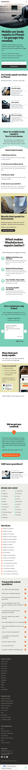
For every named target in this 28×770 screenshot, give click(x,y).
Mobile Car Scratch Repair (10, 536)
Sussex (2, 687)
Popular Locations (6, 659)
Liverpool (3, 675)
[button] (2, 331)
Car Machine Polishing (9, 568)
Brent (4, 491)
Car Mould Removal (8, 560)
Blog (2, 728)
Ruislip (4, 509)
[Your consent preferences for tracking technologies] (25, 767)
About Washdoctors (6, 726)
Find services (14, 66)
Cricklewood (19, 491)
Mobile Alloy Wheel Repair (10, 539)
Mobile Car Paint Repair (9, 557)
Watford (5, 514)
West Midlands (4, 689)
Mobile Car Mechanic (8, 547)
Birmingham (3, 680)
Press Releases (4, 735)
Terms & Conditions (5, 742)
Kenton (18, 499)
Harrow (18, 496)
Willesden (5, 517)
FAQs (2, 740)
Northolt (18, 504)
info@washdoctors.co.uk (6, 750)
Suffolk (2, 684)
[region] (14, 331)
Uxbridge (18, 512)
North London (4, 663)
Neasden (5, 504)
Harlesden (5, 496)
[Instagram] (4, 757)
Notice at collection (6, 768)
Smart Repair (6, 552)
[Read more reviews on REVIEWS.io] (20, 341)
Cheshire (3, 682)
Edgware (5, 493)
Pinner (18, 506)
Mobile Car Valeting (8, 528)
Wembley (18, 514)
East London (4, 668)
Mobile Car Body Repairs (9, 542)
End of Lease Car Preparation (11, 573)
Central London (4, 661)
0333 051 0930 (9, 4)
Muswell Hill (19, 501)
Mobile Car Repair (7, 544)
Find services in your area (11, 455)
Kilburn (4, 501)
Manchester (3, 673)
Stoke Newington (7, 512)
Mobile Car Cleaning (8, 550)
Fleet (2, 712)
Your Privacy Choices (10, 766)
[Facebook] (2, 757)
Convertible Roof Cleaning (10, 563)
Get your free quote (8, 230)
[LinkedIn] (7, 757)
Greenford (19, 493)
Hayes (4, 499)
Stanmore (18, 509)
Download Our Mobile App (7, 733)
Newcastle (3, 677)
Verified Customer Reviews (7, 738)
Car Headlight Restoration (10, 571)
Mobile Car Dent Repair (9, 555)
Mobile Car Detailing (8, 534)
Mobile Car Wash (7, 531)
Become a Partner (5, 731)
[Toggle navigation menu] (26, 2)
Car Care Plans (4, 710)
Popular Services (5, 696)
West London (4, 670)
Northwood (6, 506)
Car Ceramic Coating (8, 565)
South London (4, 666)
